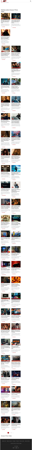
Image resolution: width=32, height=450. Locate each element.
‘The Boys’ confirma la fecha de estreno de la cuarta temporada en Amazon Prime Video (5, 316)
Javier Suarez (14, 27)
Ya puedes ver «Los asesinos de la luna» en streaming (15, 394)
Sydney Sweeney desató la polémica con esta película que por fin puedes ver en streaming (5, 173)
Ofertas (3, 51)
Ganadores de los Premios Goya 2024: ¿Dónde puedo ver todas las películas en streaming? (5, 331)
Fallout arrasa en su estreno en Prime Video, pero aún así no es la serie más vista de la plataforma (5, 285)
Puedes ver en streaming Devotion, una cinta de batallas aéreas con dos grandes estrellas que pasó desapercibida (15, 223)
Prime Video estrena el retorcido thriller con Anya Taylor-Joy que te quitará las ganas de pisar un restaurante (5, 157)
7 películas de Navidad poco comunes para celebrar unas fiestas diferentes (15, 379)
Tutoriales (13, 18)
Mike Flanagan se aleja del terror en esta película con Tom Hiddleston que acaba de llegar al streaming (16, 173)
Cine (12, 51)
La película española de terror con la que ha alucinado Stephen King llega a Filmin (15, 269)
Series (3, 18)
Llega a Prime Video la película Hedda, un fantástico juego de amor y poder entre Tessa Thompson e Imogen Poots (15, 207)
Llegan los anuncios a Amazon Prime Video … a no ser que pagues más (5, 363)
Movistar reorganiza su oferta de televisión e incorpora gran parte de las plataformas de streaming (15, 363)
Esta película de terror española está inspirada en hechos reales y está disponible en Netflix (5, 424)
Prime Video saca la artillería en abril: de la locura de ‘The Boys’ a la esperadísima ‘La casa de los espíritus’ (16, 139)
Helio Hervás (3, 259)
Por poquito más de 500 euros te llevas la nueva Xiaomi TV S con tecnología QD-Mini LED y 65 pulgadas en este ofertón (5, 54)
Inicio (1, 2)
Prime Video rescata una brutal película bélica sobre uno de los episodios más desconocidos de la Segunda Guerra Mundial (15, 104)
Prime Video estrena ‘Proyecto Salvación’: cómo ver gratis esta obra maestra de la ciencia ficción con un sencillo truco (15, 54)
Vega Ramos (13, 259)
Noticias (13, 344)
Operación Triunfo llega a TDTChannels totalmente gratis (5, 394)
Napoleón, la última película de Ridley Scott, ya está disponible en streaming (15, 331)
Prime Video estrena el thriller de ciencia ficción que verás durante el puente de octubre (16, 424)
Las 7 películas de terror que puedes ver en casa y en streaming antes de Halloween (5, 409)
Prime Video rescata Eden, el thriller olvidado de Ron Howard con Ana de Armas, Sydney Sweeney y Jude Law (5, 223)
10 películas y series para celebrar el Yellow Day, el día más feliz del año (15, 238)
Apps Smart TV (4, 266)
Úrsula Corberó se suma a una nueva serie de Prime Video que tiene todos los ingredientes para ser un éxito (5, 347)
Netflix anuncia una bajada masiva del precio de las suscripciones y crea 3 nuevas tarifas (15, 347)
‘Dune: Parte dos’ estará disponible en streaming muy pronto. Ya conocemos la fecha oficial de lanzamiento (15, 285)
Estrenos (13, 136)
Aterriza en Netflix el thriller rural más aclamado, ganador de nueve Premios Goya (15, 254)
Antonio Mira (3, 59)
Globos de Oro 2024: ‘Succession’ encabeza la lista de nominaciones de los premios (5, 379)
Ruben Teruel (3, 244)
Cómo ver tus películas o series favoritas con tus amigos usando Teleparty (5, 238)
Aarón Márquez (4, 195)
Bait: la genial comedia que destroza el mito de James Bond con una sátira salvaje (5, 121)
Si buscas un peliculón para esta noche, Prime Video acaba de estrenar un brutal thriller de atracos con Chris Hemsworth (15, 121)
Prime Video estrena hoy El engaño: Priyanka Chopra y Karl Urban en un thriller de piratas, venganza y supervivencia (15, 157)
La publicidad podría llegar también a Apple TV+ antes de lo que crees (5, 301)
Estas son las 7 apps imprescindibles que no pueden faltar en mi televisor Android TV (5, 269)
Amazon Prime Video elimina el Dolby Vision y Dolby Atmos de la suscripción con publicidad (16, 316)
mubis (20, 443)
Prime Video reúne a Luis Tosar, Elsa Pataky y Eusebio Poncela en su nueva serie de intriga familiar (5, 21)
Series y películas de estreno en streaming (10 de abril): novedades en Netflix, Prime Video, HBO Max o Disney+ (15, 87)
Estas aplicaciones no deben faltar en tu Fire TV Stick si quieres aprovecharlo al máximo (5, 254)
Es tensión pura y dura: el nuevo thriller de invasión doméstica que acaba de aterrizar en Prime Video (5, 87)
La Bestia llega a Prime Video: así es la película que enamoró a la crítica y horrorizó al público (5, 189)
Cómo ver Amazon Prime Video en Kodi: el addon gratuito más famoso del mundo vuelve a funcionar (15, 21)
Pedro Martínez (4, 274)
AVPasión (17, 446)
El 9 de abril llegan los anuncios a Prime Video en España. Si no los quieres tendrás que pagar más (15, 301)
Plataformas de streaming (16, 67)
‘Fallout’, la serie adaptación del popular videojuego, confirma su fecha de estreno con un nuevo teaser (15, 409)
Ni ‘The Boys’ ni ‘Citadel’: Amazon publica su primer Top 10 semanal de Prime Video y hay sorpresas (16, 70)
